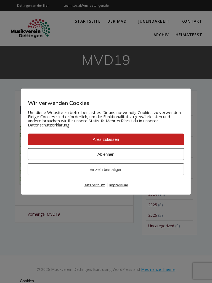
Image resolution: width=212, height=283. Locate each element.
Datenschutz (94, 185)
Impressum (118, 185)
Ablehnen (105, 154)
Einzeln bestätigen (105, 169)
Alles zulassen (106, 139)
